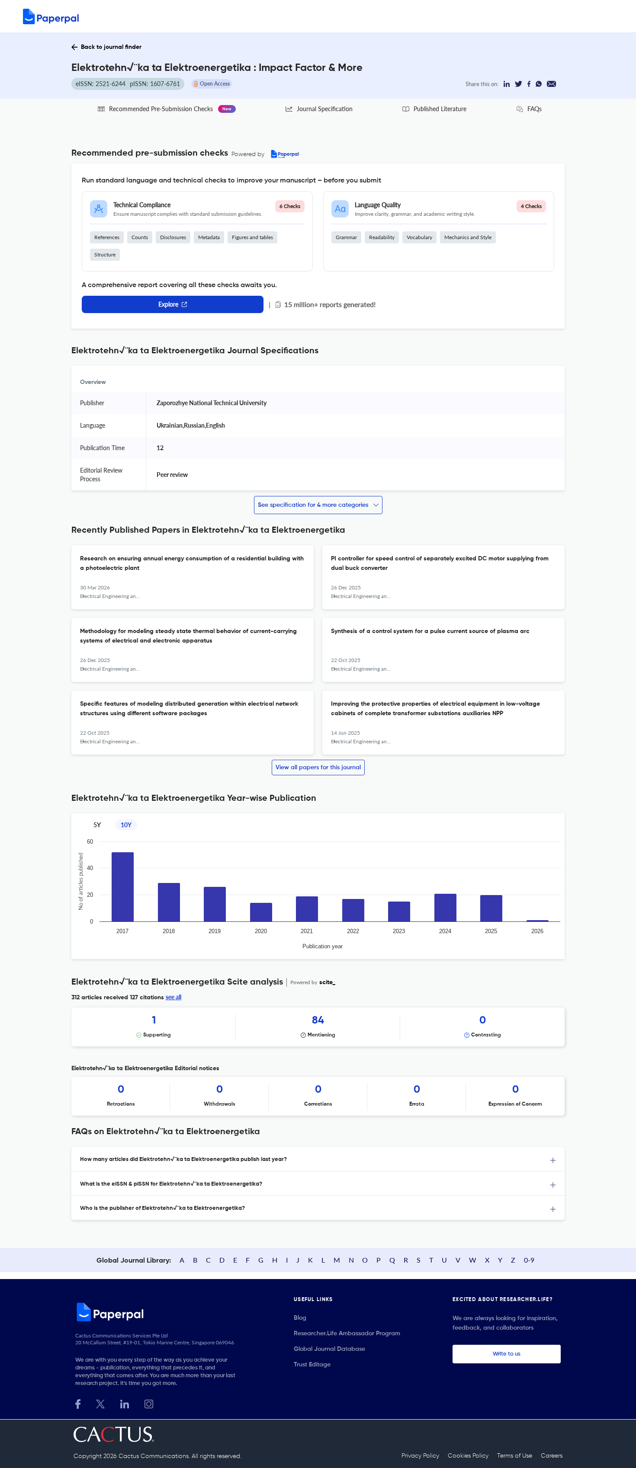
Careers (551, 1456)
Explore (168, 304)
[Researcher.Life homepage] (158, 1311)
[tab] (318, 1159)
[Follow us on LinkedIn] (124, 1403)
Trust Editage (312, 1365)
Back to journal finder (111, 47)
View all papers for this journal (318, 767)
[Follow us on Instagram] (149, 1403)
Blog (300, 1318)
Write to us (506, 1354)
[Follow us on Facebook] (77, 1403)
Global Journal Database (329, 1349)
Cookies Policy (468, 1456)
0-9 (529, 1260)
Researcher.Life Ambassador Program (347, 1333)
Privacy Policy (420, 1456)
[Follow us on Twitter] (100, 1403)
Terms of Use (514, 1456)
